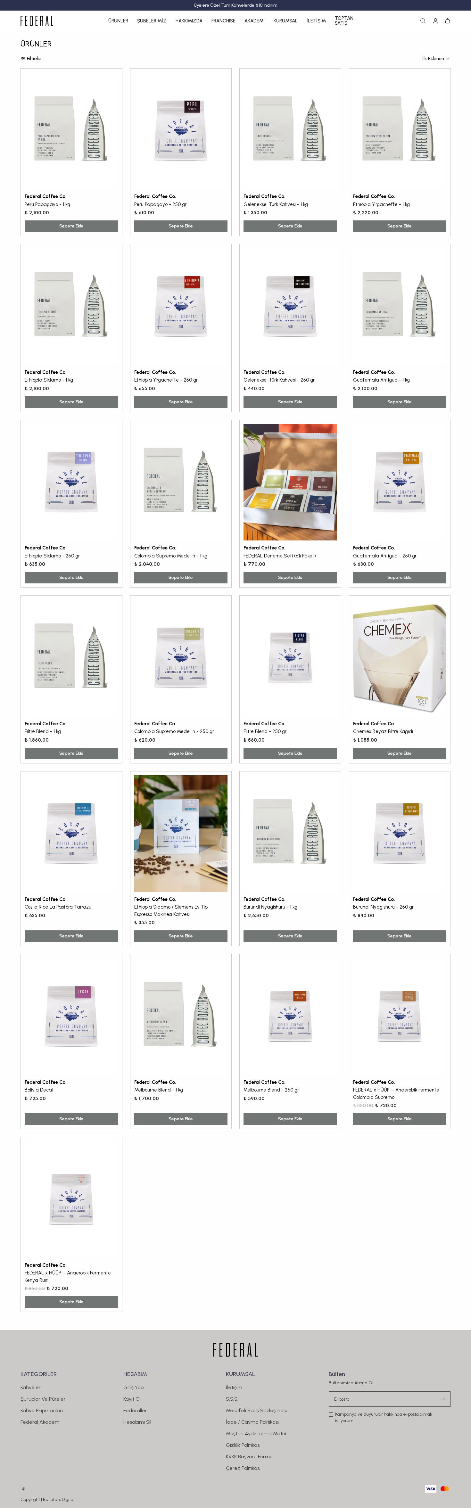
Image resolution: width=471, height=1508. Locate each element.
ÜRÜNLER (118, 21)
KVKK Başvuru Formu (249, 1457)
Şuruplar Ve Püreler (43, 1399)
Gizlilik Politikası (243, 1445)
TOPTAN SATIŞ (344, 21)
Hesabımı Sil (137, 1422)
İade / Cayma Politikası (252, 1422)
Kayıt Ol (132, 1399)
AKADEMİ (254, 21)
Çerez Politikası (243, 1468)
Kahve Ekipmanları (42, 1410)
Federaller (135, 1410)
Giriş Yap (133, 1387)
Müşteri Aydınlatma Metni (256, 1433)
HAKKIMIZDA (189, 21)
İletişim (234, 1387)
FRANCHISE (223, 21)
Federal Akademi (41, 1422)
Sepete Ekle (71, 226)
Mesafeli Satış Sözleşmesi (256, 1410)
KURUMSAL (286, 21)
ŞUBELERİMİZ (152, 21)
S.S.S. (232, 1399)
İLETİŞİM (316, 21)
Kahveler (31, 1387)
